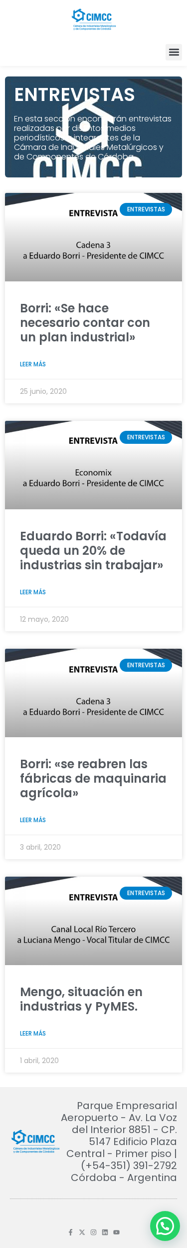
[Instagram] (93, 1232)
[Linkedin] (105, 1232)
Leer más (33, 364)
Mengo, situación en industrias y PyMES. (81, 999)
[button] (174, 52)
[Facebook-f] (70, 1232)
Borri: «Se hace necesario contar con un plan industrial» (85, 322)
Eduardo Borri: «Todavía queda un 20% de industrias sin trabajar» (93, 550)
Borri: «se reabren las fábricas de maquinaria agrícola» (93, 778)
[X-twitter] (82, 1232)
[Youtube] (116, 1232)
